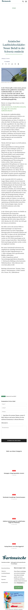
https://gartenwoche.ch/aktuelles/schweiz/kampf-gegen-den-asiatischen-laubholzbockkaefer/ (13, 108)
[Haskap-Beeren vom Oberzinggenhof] (14, 535)
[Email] (15, 64)
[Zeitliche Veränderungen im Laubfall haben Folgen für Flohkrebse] (14, 510)
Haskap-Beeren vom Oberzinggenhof (14, 546)
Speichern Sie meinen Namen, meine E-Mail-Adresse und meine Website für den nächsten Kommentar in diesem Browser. (13, 417)
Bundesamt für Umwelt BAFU (11, 396)
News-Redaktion (7, 61)
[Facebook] (2, 64)
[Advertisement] (14, 24)
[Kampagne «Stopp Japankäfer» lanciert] (14, 462)
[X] (5, 64)
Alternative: (4, 423)
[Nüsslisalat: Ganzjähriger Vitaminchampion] (14, 486)
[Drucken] (18, 64)
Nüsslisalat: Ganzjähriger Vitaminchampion (14, 497)
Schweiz (14, 8)
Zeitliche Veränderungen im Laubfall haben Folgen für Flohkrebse (14, 521)
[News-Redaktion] (2, 61)
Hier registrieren (18, 587)
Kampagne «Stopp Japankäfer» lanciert (14, 473)
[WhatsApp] (12, 64)
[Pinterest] (9, 64)
